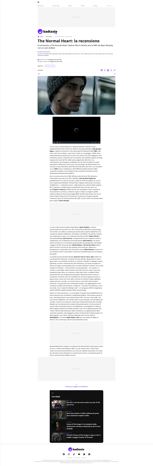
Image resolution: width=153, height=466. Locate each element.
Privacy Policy (70, 457)
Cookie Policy (77, 457)
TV (114, 74)
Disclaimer (84, 457)
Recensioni (49, 36)
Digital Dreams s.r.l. (60, 460)
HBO (39, 74)
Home (41, 36)
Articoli (69, 400)
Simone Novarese (44, 52)
